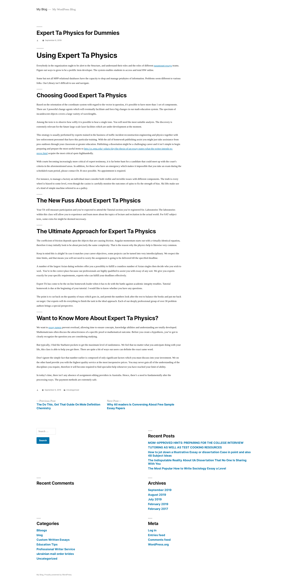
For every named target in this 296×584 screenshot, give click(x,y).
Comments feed (159, 539)
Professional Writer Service (56, 549)
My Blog (42, 9)
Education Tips (47, 544)
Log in (152, 530)
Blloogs (42, 530)
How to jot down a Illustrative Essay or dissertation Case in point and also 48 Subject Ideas (199, 453)
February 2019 (158, 504)
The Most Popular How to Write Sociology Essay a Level (187, 468)
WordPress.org (158, 544)
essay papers (55, 327)
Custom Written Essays (53, 539)
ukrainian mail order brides (55, 554)
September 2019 (159, 490)
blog (40, 535)
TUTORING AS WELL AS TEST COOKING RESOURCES (185, 447)
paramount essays (163, 65)
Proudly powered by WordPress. (58, 575)
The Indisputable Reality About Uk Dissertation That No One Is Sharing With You (197, 461)
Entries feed (156, 535)
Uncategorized (72, 390)
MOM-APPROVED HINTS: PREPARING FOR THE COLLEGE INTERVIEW (196, 442)
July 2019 (155, 499)
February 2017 (158, 509)
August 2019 (157, 494)
